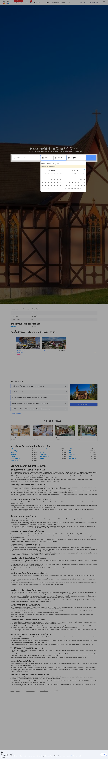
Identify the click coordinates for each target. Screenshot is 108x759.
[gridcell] (45, 175)
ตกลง (103, 754)
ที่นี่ (72, 756)
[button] (42, 170)
